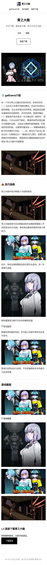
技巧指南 (25, 9)
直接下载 (34, 9)
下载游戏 (9, 541)
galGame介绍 (14, 9)
